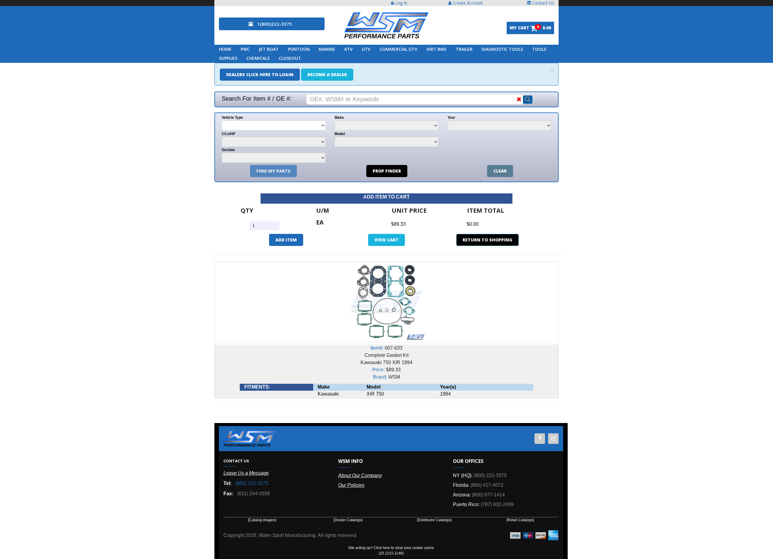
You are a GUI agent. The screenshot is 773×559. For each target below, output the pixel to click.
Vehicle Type (232, 117)
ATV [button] (348, 49)
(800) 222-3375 (251, 483)
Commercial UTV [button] (398, 49)
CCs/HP (228, 134)
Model (340, 134)
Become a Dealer (327, 74)
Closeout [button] (290, 58)
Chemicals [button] (258, 58)
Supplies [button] (228, 58)
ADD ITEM (286, 240)
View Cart (386, 240)
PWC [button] (245, 49)
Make (339, 117)
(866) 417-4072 (486, 485)
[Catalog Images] (262, 520)
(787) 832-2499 (497, 504)
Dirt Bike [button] (436, 49)
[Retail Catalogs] (520, 520)
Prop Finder (387, 171)
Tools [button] (539, 49)
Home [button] (225, 49)
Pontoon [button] (299, 49)
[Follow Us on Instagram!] (553, 438)
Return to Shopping (487, 240)
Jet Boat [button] (269, 49)
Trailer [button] (464, 49)
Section (228, 150)
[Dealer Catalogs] (348, 520)
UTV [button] (366, 49)
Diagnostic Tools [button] (502, 49)
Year (451, 117)
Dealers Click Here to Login (259, 74)
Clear (500, 171)
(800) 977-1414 (488, 494)
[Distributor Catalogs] (434, 520)
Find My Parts (273, 171)
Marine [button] (327, 49)
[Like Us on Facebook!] (539, 438)
